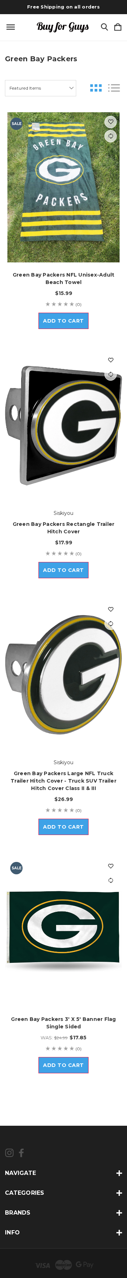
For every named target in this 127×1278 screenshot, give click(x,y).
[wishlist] (110, 122)
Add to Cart (63, 321)
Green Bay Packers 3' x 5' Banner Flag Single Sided (63, 1023)
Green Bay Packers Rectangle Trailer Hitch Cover (64, 528)
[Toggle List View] (114, 88)
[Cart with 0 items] (118, 27)
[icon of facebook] (21, 1152)
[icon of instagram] (9, 1152)
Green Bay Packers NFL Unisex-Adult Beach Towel (64, 278)
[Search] (104, 27)
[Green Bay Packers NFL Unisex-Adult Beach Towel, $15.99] (63, 187)
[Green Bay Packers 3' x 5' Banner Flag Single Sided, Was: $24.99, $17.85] (63, 932)
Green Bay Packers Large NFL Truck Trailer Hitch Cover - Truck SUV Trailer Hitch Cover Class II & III (63, 780)
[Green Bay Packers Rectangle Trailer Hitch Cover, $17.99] (63, 426)
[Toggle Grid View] (96, 88)
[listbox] (40, 88)
